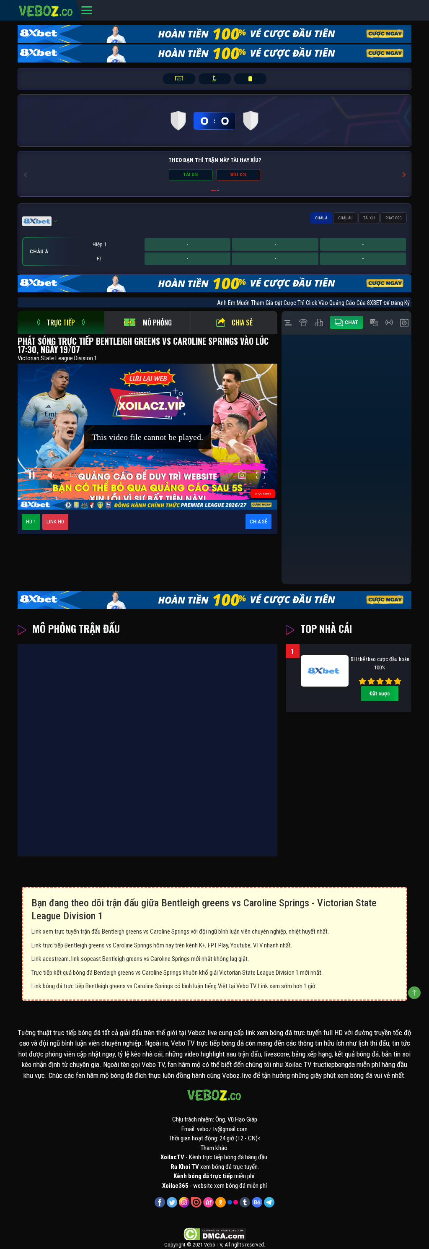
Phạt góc (393, 218)
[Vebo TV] (46, 9)
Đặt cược (380, 693)
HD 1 (31, 521)
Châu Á (321, 218)
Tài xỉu (369, 218)
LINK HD (55, 521)
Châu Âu (345, 218)
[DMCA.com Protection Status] (214, 1234)
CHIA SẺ (258, 521)
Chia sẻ (242, 322)
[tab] (61, 322)
